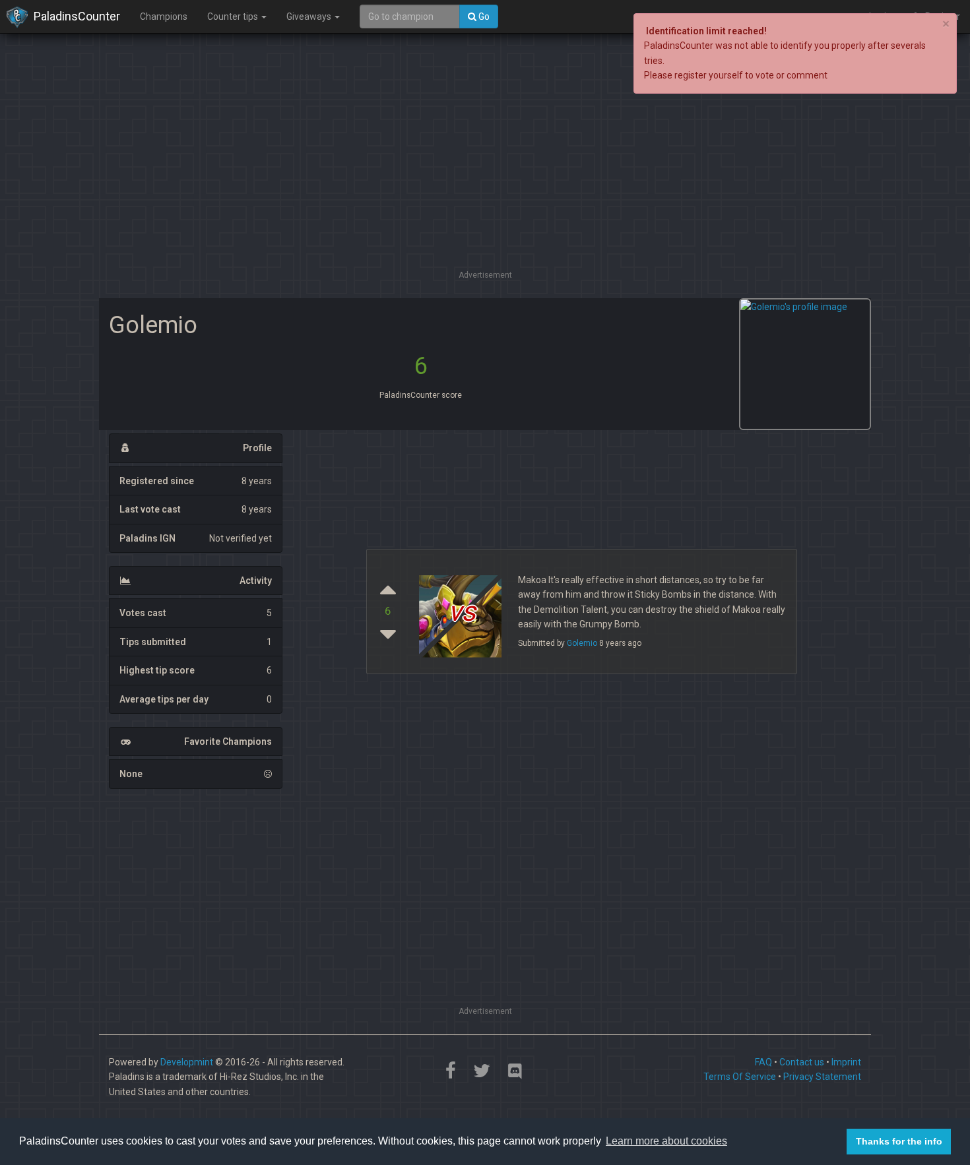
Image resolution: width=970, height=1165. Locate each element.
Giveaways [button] (309, 16)
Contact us (801, 1062)
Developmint (186, 1062)
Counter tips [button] (233, 16)
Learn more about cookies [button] (666, 1141)
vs (462, 611)
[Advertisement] (485, 174)
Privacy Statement (822, 1076)
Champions (163, 16)
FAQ (763, 1062)
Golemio (582, 643)
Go (483, 16)
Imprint (846, 1062)
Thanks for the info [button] (899, 1141)
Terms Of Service (739, 1076)
